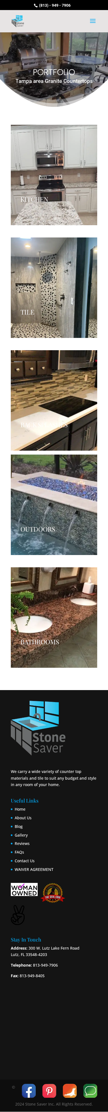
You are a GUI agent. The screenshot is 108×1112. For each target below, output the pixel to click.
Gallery (21, 835)
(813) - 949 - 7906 (54, 5)
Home (20, 809)
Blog (19, 826)
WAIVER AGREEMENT (34, 869)
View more (54, 175)
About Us (23, 817)
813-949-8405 (32, 975)
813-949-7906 (45, 965)
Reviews (22, 843)
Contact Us (25, 860)
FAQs (19, 852)
